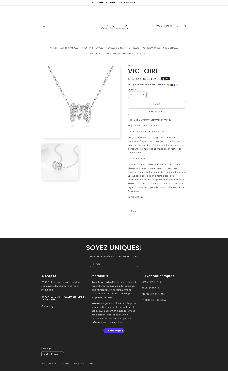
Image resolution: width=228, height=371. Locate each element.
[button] (44, 26)
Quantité (132, 89)
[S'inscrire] (135, 264)
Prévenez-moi (157, 111)
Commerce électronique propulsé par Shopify (75, 363)
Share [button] (134, 211)
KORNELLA (52, 363)
